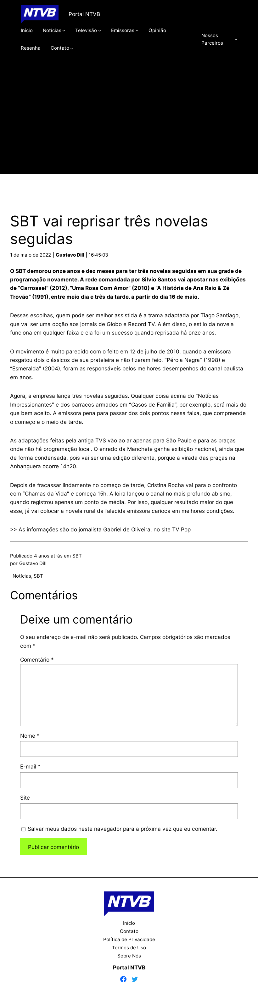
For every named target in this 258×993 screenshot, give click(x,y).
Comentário (37, 659)
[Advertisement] (129, 122)
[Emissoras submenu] (137, 30)
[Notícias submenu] (63, 30)
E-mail (30, 766)
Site (25, 797)
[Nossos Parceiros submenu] (235, 39)
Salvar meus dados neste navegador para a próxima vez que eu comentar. (122, 828)
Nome (30, 735)
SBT (77, 556)
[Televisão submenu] (99, 30)
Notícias (22, 576)
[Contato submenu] (71, 48)
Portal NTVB (84, 14)
